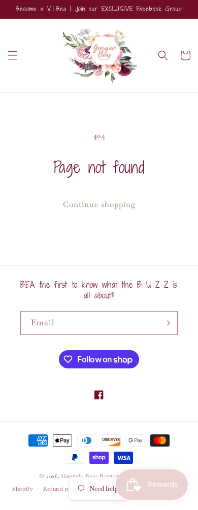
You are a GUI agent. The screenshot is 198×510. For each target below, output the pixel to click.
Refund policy (62, 488)
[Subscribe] (166, 323)
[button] (13, 55)
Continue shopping (99, 204)
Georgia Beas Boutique (93, 476)
